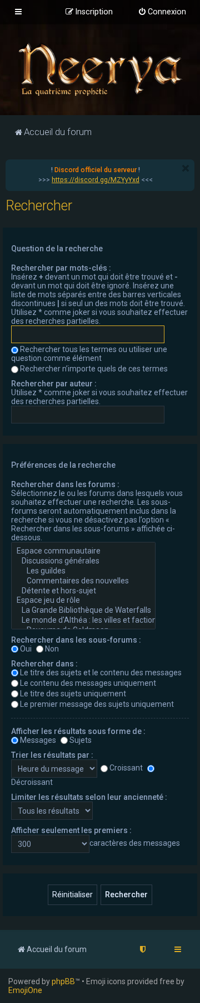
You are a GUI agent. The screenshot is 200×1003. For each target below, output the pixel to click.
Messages (38, 740)
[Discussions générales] (83, 561)
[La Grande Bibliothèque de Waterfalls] (83, 611)
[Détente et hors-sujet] (83, 591)
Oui (26, 648)
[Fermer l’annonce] (185, 168)
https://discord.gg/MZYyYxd (95, 180)
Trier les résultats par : (52, 755)
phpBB (63, 981)
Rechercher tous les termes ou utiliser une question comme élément (89, 354)
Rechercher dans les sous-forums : (76, 639)
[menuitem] (162, 12)
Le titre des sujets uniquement (73, 693)
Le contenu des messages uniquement (88, 683)
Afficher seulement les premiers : (71, 830)
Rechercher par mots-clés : (61, 267)
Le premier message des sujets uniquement (97, 704)
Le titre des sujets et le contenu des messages (101, 672)
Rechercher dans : (44, 663)
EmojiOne (25, 990)
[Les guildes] (83, 571)
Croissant (126, 767)
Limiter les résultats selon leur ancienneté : (89, 797)
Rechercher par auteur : (54, 383)
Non (52, 648)
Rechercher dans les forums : (65, 484)
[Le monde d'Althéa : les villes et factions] (83, 620)
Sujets (80, 740)
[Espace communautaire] (83, 551)
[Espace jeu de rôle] (83, 601)
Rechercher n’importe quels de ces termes (94, 368)
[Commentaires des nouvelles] (83, 581)
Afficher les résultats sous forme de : (78, 731)
